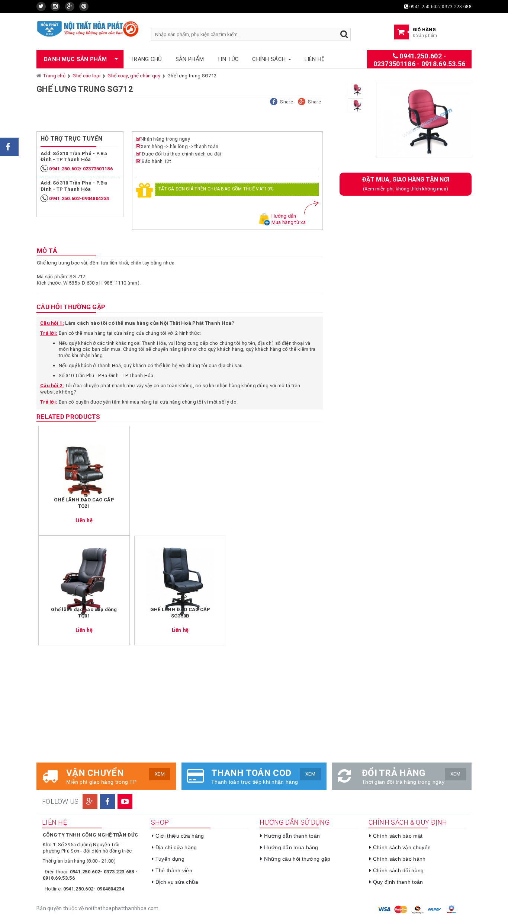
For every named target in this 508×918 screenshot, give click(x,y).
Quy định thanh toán (398, 882)
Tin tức (228, 59)
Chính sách (269, 59)
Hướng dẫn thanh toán (292, 836)
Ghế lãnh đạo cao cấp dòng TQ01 (84, 613)
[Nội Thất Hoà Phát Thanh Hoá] (87, 28)
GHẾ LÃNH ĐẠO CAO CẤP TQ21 (84, 503)
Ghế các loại (86, 75)
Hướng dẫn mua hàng (291, 847)
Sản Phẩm (190, 59)
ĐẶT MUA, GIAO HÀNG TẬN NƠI (405, 184)
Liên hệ (315, 59)
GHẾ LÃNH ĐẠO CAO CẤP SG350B (180, 613)
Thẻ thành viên (173, 870)
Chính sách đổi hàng (398, 870)
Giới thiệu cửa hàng (179, 836)
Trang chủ (146, 59)
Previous (357, 123)
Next (482, 123)
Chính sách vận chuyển (402, 847)
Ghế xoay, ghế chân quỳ (133, 75)
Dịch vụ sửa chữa (177, 882)
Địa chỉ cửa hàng (176, 847)
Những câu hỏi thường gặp (297, 859)
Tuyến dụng (169, 859)
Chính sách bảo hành (399, 859)
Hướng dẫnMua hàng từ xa (288, 219)
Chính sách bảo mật (397, 836)
